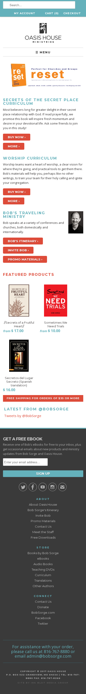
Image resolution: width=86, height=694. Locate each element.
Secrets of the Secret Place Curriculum (41, 102)
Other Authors (43, 586)
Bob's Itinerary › (23, 241)
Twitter (43, 623)
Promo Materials (43, 521)
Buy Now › (16, 137)
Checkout (72, 13)
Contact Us (43, 526)
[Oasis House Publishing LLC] (43, 32)
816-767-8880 (56, 651)
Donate (43, 607)
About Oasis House (43, 504)
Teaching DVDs (43, 569)
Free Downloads (43, 537)
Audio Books (43, 564)
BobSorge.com (43, 612)
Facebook (43, 618)
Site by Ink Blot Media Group (43, 682)
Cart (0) (52, 13)
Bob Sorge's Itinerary (43, 510)
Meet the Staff (43, 532)
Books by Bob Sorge (43, 553)
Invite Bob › (18, 250)
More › (13, 146)
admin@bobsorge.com (49, 656)
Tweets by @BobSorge (22, 415)
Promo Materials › (25, 259)
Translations (43, 580)
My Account (24, 13)
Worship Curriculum (30, 158)
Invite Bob (43, 515)
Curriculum (43, 575)
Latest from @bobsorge (36, 409)
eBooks (43, 558)
